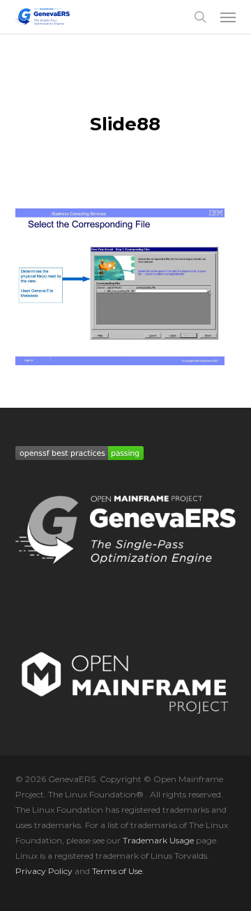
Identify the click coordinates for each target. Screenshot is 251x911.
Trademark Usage (158, 840)
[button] (228, 17)
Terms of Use (117, 871)
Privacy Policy (44, 871)
